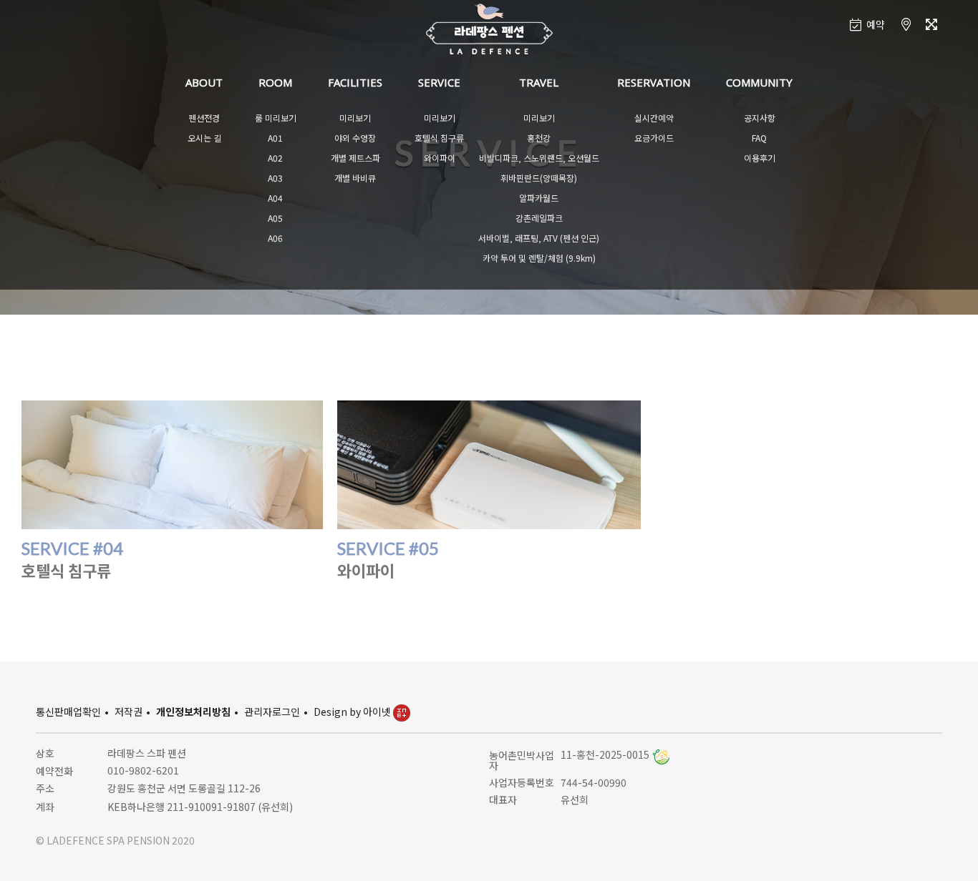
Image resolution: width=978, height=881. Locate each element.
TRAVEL (538, 82)
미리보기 (355, 118)
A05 (275, 218)
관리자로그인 (272, 711)
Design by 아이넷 (353, 711)
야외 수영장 (355, 138)
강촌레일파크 (539, 218)
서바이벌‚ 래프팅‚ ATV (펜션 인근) (538, 238)
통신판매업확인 (68, 711)
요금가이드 (654, 138)
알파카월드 (538, 198)
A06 (275, 238)
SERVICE (439, 82)
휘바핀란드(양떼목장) (538, 178)
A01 (275, 138)
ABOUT (204, 82)
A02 (275, 158)
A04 (275, 198)
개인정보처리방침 (193, 711)
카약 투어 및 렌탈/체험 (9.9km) (539, 258)
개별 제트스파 (355, 158)
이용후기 (759, 158)
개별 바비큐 (355, 178)
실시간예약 (654, 118)
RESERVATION (653, 82)
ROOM (275, 82)
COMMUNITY (759, 82)
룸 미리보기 (275, 118)
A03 (275, 178)
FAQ (759, 138)
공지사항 (759, 118)
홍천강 (539, 138)
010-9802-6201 (143, 770)
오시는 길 (204, 138)
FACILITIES (355, 82)
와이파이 (439, 158)
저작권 (128, 711)
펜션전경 (204, 118)
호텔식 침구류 (439, 138)
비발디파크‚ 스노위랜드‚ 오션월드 (539, 158)
